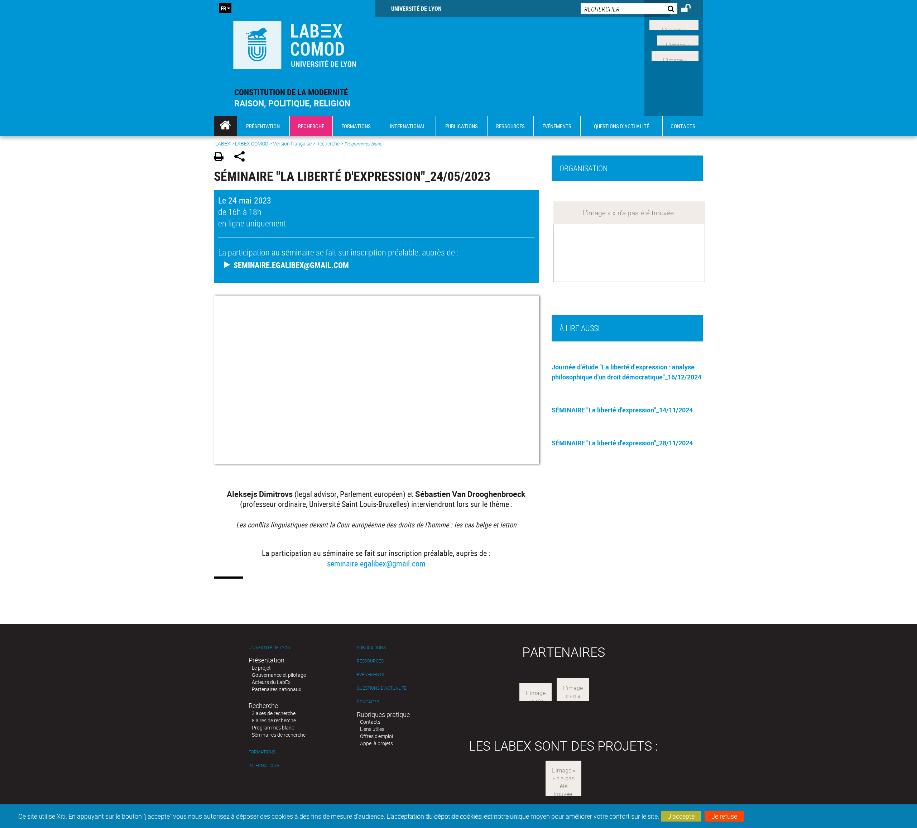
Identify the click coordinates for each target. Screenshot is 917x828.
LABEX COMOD (251, 143)
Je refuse (724, 816)
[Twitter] (677, 39)
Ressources (370, 661)
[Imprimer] (221, 157)
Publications (371, 648)
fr (223, 8)
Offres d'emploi (376, 736)
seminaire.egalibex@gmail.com (376, 563)
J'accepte (681, 816)
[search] (629, 8)
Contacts (368, 702)
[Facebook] (673, 24)
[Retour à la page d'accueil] (294, 43)
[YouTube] (675, 55)
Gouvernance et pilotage (279, 674)
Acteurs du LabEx (271, 682)
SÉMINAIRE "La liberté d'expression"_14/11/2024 (622, 410)
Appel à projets (376, 743)
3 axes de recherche (274, 713)
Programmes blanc (273, 727)
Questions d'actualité (382, 688)
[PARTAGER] (242, 157)
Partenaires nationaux (276, 689)
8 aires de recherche (274, 720)
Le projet (261, 667)
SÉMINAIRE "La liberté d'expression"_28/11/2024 (622, 443)
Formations (262, 752)
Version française (292, 143)
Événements (370, 674)
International (265, 765)
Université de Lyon (416, 9)
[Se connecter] (690, 9)
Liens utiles (372, 729)
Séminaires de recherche (279, 734)
